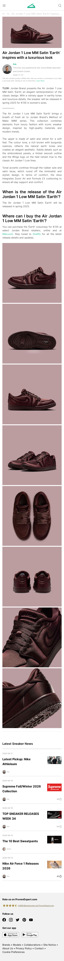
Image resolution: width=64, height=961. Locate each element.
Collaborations (32, 944)
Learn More (40, 81)
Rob (15, 64)
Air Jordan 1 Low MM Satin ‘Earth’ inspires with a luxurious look (36, 13)
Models (17, 944)
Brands (6, 944)
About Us (7, 948)
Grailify (37, 233)
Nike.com (7, 233)
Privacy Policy (24, 948)
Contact (39, 948)
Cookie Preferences (13, 951)
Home (4, 13)
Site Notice (49, 944)
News (9, 13)
